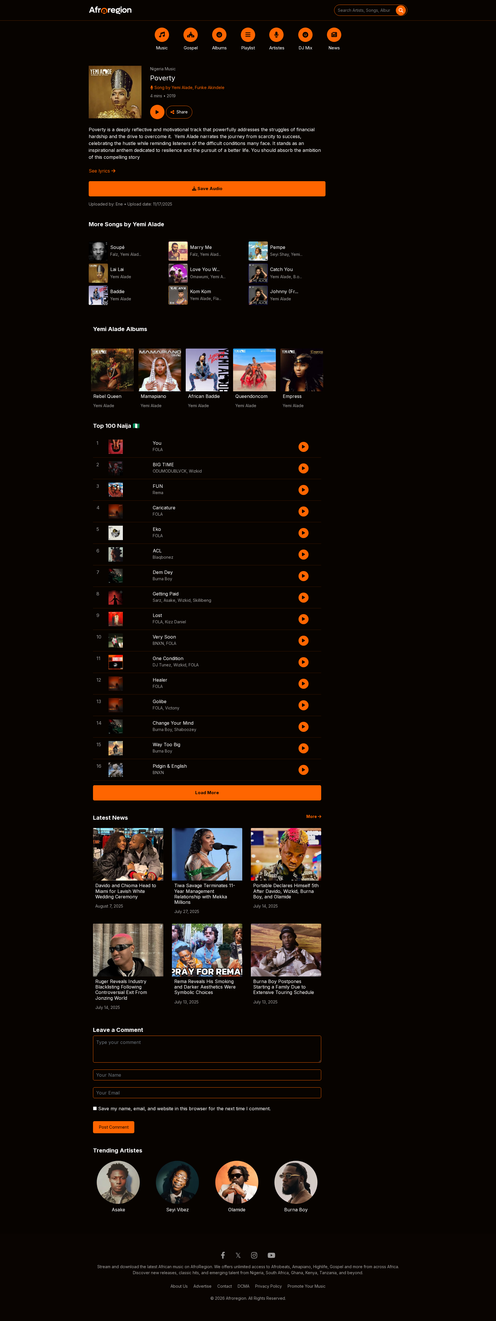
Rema (158, 492)
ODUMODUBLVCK (170, 471)
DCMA (243, 1286)
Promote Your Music (307, 1286)
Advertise (202, 1286)
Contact (224, 1286)
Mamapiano (153, 396)
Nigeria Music (163, 68)
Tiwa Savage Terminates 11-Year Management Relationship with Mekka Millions (204, 894)
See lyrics (100, 171)
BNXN (158, 643)
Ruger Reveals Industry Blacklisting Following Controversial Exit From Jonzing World (121, 989)
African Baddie (204, 396)
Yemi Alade (182, 87)
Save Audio (209, 188)
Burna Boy (162, 578)
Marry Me (201, 247)
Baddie (117, 291)
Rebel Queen (107, 396)
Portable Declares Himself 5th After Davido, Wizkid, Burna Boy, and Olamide (286, 891)
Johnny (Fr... (284, 291)
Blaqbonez (163, 557)
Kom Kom (200, 291)
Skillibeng (202, 600)
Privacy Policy (268, 1286)
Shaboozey (185, 729)
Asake (169, 600)
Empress (292, 396)
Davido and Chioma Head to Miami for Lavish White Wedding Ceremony (125, 891)
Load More (207, 792)
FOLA (158, 449)
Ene (119, 204)
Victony (172, 707)
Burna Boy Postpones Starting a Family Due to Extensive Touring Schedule (283, 986)
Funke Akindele (209, 87)
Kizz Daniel (175, 621)
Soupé (117, 247)
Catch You (281, 269)
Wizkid (195, 471)
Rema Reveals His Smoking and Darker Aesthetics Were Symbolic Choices (205, 986)
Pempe (277, 247)
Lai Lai (117, 269)
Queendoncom (251, 396)
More (312, 816)
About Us (179, 1286)
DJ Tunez (162, 664)
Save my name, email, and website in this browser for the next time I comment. (184, 1108)
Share (182, 112)
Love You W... (205, 269)
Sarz (157, 600)
